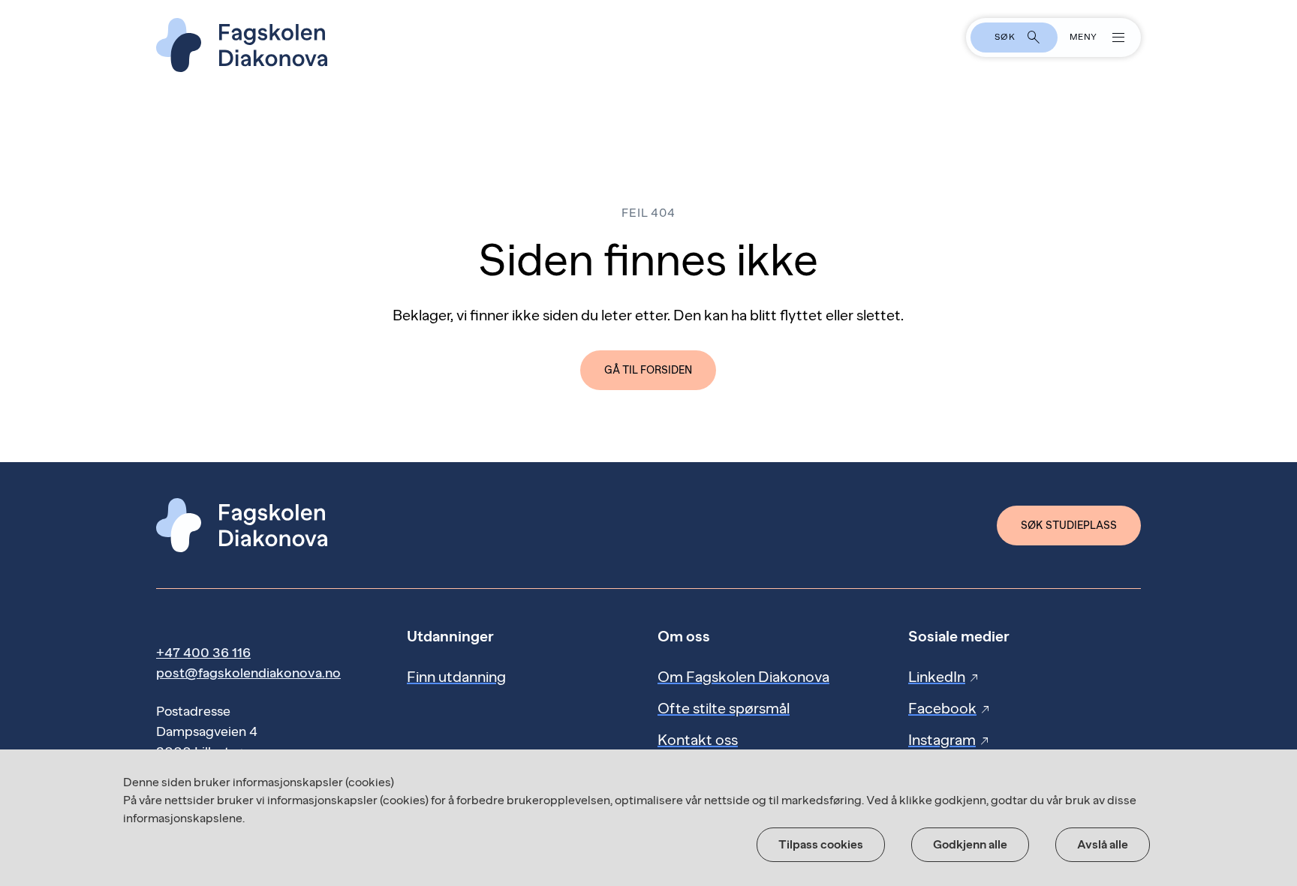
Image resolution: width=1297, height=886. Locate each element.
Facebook (950, 708)
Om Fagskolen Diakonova (743, 677)
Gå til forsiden (648, 370)
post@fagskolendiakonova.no (248, 673)
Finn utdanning (456, 677)
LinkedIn (944, 677)
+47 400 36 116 (203, 652)
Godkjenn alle (970, 844)
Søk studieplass (1069, 525)
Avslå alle (1102, 844)
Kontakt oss (698, 740)
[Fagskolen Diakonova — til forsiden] (648, 45)
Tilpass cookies (820, 844)
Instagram (949, 740)
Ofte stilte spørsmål (724, 708)
